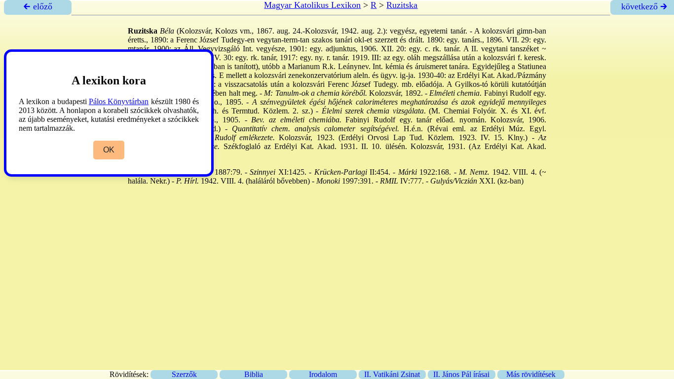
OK (108, 150)
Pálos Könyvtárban (119, 101)
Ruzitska (401, 5)
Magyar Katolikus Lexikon (312, 5)
